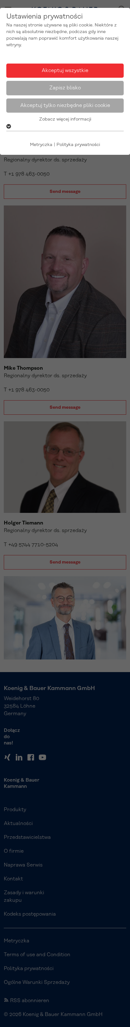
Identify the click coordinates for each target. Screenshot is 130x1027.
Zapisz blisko (65, 87)
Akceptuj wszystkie (65, 70)
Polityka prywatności (78, 145)
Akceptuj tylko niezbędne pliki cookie (65, 105)
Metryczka (41, 145)
